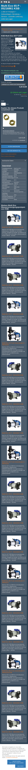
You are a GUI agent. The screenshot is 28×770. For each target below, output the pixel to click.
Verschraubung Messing (8, 130)
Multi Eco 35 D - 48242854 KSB (12, 523)
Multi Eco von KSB (8, 30)
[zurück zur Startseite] (1, 2)
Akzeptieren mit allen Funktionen (17, 762)
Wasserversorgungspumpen (16, 29)
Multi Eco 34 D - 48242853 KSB (12, 404)
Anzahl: (2, 101)
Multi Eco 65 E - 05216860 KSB (12, 703)
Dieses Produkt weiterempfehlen (8, 154)
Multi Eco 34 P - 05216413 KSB (12, 314)
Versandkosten (24, 94)
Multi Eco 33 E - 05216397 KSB (12, 256)
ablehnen (20, 766)
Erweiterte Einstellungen (12, 757)
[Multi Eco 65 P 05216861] (21, 43)
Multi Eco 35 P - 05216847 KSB (12, 433)
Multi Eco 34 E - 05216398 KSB (12, 375)
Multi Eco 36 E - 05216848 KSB (12, 613)
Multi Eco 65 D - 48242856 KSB (12, 732)
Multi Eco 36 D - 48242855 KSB (12, 642)
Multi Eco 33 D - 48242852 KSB (12, 285)
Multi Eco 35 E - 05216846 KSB (12, 494)
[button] (5, 2)
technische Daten (8, 160)
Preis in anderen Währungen (8, 156)
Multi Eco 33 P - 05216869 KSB (12, 227)
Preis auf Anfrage (7, 66)
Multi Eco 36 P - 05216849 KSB (12, 552)
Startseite (5, 29)
